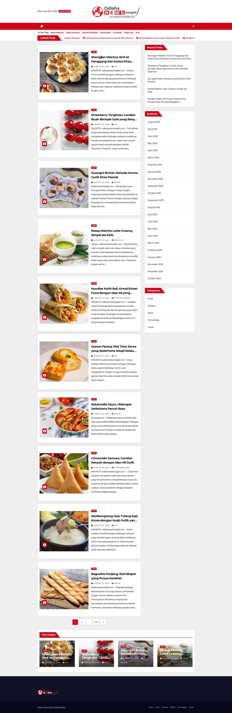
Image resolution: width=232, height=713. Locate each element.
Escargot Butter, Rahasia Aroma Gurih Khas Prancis (135, 653)
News (150, 313)
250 (96, 622)
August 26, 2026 (102, 67)
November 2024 (155, 271)
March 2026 (153, 157)
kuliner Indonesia (57, 33)
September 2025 (156, 200)
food (137, 33)
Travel (151, 327)
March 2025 (153, 243)
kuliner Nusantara (73, 33)
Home (151, 707)
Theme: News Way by (46, 707)
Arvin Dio (118, 240)
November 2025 (155, 186)
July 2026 (152, 129)
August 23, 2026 (102, 414)
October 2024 (154, 278)
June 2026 (153, 136)
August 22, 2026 (102, 583)
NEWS (172, 707)
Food (94, 52)
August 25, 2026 (102, 124)
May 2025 (152, 229)
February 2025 (155, 250)
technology (117, 33)
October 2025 (154, 193)
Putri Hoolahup (122, 298)
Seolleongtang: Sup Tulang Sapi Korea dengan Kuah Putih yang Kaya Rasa (114, 520)
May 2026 (152, 143)
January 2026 (154, 172)
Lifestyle (152, 306)
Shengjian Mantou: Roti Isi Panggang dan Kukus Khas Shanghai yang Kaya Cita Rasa (113, 61)
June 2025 (153, 221)
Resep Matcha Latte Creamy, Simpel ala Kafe (172, 653)
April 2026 (153, 150)
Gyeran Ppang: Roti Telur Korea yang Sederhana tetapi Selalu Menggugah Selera (113, 351)
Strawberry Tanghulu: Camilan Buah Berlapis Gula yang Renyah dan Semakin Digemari (114, 119)
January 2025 (154, 257)
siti (115, 67)
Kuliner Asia (128, 33)
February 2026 (155, 165)
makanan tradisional (90, 33)
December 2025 (155, 179)
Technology (153, 320)
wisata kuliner (105, 33)
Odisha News (60, 707)
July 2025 (152, 214)
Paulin (117, 182)
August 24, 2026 (102, 182)
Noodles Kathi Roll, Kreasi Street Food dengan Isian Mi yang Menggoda (114, 293)
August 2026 (154, 122)
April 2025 (153, 236)
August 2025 (154, 207)
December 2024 (155, 264)
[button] (193, 26)
